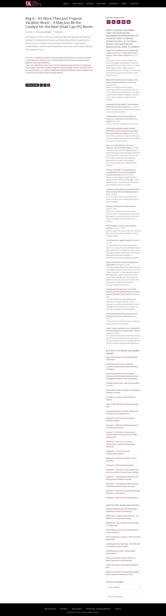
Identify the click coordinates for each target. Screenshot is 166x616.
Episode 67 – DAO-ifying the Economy (119, 465)
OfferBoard (72, 70)
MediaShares (55, 70)
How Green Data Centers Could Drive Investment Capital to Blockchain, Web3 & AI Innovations (122, 366)
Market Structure (46, 60)
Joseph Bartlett (33, 70)
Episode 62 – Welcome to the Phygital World (122, 498)
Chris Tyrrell (53, 65)
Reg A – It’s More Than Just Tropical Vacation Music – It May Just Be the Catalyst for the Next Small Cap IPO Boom (59, 22)
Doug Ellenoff (57, 68)
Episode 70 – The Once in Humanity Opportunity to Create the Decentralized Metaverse (120, 444)
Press (118, 609)
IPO (78, 68)
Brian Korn (44, 65)
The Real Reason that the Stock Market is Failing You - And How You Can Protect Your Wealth (122, 118)
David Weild (40, 68)
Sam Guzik (30, 73)
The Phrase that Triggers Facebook (119, 240)
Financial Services (71, 58)
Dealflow (48, 68)
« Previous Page (32, 85)
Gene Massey (67, 68)
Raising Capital (83, 60)
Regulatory (29, 63)
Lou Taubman (45, 70)
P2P (67, 60)
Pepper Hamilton (83, 70)
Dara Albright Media (42, 3)
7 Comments (58, 32)
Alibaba (37, 65)
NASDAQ (64, 70)
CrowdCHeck (86, 65)
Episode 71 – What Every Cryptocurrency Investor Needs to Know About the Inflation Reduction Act (121, 434)
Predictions (74, 60)
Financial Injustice (57, 58)
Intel (74, 68)
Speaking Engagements (98, 609)
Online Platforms (59, 60)
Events (64, 609)
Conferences (38, 58)
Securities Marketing (41, 63)
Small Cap (47, 73)
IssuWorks (84, 68)
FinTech (80, 58)
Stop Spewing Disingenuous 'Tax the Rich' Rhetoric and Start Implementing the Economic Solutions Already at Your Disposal (123, 291)
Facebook (47, 58)
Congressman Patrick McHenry (70, 65)
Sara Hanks (39, 73)
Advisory (77, 609)
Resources (50, 609)
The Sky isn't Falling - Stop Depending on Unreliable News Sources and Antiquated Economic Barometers (121, 172)
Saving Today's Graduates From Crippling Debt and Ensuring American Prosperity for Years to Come (123, 330)
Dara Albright (30, 68)
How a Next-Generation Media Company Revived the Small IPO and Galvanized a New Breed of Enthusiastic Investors (122, 130)
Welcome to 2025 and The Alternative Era (121, 206)
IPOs (37, 60)
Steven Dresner (57, 73)
